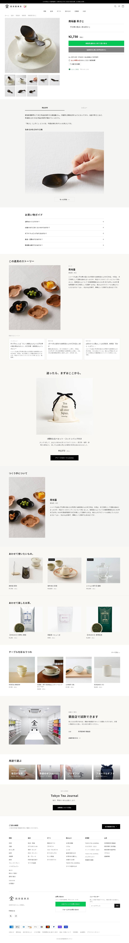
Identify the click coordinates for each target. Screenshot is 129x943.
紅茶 (10, 853)
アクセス (107, 853)
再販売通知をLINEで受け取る (96, 43)
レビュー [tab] (84, 108)
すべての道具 (32, 863)
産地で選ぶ (12, 876)
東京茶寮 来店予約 (110, 850)
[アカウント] (119, 6)
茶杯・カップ (32, 850)
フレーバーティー (14, 863)
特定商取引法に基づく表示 (50, 932)
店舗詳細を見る (74, 738)
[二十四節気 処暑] (25, 6)
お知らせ (11, 932)
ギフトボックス (52, 853)
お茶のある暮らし (71, 856)
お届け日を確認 (75, 64)
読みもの (68, 11)
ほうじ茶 (11, 850)
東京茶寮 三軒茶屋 (110, 846)
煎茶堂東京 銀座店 (110, 843)
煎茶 (10, 843)
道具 (51, 11)
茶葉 (44, 11)
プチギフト (50, 846)
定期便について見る (64, 808)
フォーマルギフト (52, 850)
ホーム (7, 15)
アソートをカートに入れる (64, 458)
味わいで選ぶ (13, 873)
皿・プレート (32, 856)
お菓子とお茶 (70, 860)
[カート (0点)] (123, 6)
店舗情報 (107, 856)
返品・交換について (65, 932)
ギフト (59, 11)
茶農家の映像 (89, 860)
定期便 (77, 11)
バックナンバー (90, 857)
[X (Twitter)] (10, 916)
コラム (68, 846)
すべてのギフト (51, 860)
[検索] (115, 6)
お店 (84, 11)
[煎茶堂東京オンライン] (13, 6)
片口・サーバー (32, 853)
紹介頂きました (27, 932)
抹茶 (10, 860)
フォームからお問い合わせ (70, 910)
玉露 (10, 846)
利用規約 (75, 932)
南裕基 (24, 15)
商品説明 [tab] (45, 108)
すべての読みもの (71, 866)
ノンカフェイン (13, 866)
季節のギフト (51, 843)
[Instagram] (16, 916)
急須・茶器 (31, 843)
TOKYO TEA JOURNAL (73, 863)
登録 (117, 905)
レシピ (68, 850)
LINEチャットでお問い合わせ (70, 904)
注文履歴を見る (110, 827)
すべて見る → (115, 652)
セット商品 (50, 856)
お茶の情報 (69, 843)
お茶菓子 (11, 883)
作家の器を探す (32, 860)
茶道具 (18, 15)
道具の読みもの (71, 853)
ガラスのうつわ (32, 846)
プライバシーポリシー (93, 932)
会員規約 (82, 932)
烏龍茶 (11, 856)
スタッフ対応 (75, 69)
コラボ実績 (37, 932)
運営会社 (18, 932)
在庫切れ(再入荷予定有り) (96, 50)
